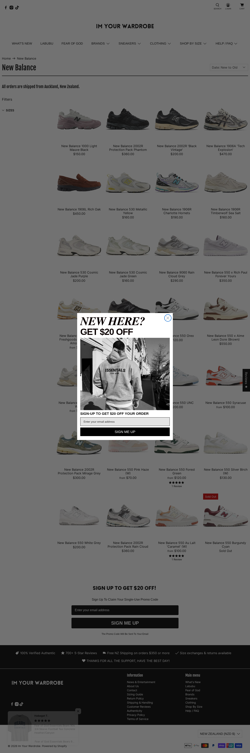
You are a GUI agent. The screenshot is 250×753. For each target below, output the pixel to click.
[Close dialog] (167, 318)
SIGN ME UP (125, 432)
